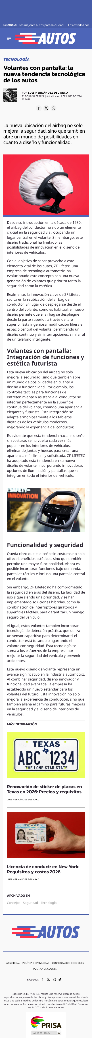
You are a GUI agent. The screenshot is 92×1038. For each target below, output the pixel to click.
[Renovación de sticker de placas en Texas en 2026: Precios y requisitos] (46, 756)
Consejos (13, 902)
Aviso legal (13, 963)
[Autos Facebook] (42, 980)
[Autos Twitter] (48, 980)
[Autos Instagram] (54, 980)
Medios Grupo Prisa (46, 1033)
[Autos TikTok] (60, 980)
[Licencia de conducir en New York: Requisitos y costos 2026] (46, 836)
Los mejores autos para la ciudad (41, 25)
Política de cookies (45, 969)
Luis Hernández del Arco (48, 93)
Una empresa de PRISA (46, 1022)
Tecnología (16, 60)
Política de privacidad (36, 963)
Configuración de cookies (68, 963)
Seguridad (30, 902)
